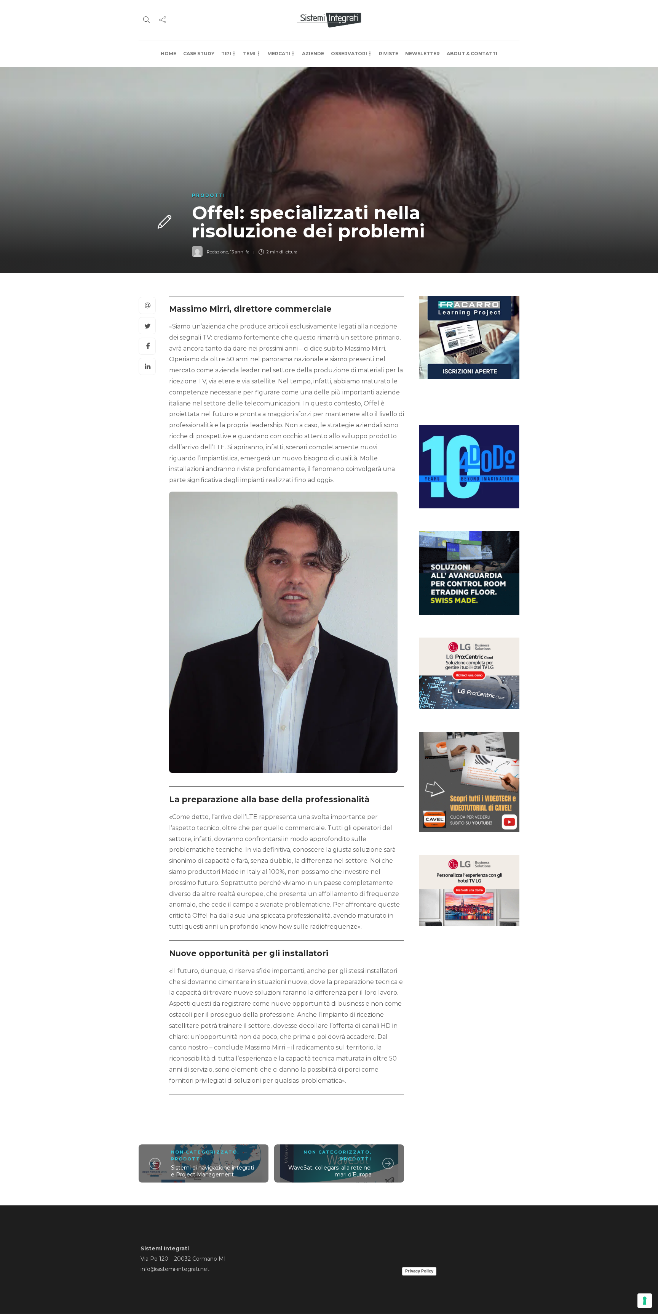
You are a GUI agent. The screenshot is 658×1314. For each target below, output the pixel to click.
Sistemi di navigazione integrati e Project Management (212, 1171)
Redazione (217, 252)
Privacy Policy (419, 1271)
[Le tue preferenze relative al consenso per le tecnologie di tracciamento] (644, 1300)
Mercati (278, 53)
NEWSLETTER (422, 53)
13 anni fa (239, 252)
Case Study (198, 53)
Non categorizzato (204, 1152)
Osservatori (349, 53)
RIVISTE (388, 53)
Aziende (313, 53)
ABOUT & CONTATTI (472, 53)
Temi (249, 53)
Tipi (226, 53)
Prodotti (208, 195)
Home (168, 53)
